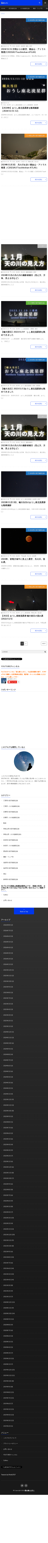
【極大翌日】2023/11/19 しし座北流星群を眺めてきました (23, 333)
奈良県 (23, 46)
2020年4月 (7, 1347)
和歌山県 (30, 161)
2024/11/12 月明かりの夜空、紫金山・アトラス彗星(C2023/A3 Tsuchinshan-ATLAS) (23, 50)
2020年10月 (7, 1313)
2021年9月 (7, 1251)
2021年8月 (7, 1257)
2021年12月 (7, 1234)
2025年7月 (7, 998)
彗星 (27, 46)
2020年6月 (7, 1336)
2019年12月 (7, 1370)
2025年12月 (7, 970)
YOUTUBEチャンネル (10, 1455)
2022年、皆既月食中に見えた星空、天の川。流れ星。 (23, 560)
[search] (45, 651)
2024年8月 (7, 1054)
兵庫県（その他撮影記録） (12, 817)
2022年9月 (7, 1184)
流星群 (38, 385)
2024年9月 (7, 1049)
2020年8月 (7, 1325)
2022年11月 (7, 1173)
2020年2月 (7, 1358)
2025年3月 (7, 1015)
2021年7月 (7, 1263)
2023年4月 (7, 1144)
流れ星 (40, 612)
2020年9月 (7, 1319)
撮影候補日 (29, 272)
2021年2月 (7, 1291)
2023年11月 (7, 1105)
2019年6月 (7, 1403)
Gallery (5, 895)
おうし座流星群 (28, 104)
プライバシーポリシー (10, 1443)
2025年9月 (7, 987)
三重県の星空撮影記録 (37, 303)
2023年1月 (7, 1161)
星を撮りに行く (30, 1490)
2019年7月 (7, 1398)
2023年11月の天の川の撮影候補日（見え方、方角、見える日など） (23, 447)
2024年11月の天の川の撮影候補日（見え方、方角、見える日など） (23, 276)
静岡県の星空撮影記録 (10, 879)
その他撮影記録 (25, 8)
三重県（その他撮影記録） (12, 806)
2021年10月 (7, 1246)
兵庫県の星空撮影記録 (10, 812)
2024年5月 (7, 1071)
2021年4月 (7, 1280)
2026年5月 (7, 942)
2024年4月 (7, 1077)
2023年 (18, 328)
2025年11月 (7, 975)
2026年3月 (7, 953)
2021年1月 (7, 1296)
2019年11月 (7, 1375)
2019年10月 (7, 1381)
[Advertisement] (24, 212)
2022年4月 (7, 1212)
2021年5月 (7, 1274)
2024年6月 (7, 1066)
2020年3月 (7, 1353)
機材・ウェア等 (37, 8)
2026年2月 (7, 959)
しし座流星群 (25, 328)
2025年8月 (7, 992)
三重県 (32, 328)
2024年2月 (7, 1088)
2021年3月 (7, 1285)
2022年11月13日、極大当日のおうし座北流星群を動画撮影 (23, 503)
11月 (13, 46)
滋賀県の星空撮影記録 (10, 862)
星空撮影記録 (13, 8)
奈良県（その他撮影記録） (12, 845)
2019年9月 (7, 1387)
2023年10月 (7, 1111)
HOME (3, 8)
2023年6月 (7, 1133)
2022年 (18, 499)
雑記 (43, 246)
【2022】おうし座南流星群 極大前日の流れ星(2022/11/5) (22, 617)
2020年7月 (7, 1330)
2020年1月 (7, 1364)
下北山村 (23, 556)
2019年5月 (7, 1409)
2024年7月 (7, 1060)
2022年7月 (7, 1195)
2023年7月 (7, 1128)
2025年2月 (7, 1020)
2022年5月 (7, 1206)
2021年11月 (7, 1240)
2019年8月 (7, 1392)
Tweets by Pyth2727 (8, 1475)
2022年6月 (7, 1201)
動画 (4, 823)
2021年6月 (7, 1268)
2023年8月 (7, 1122)
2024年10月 (7, 1043)
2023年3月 (7, 1150)
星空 (30, 46)
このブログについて (9, 1438)
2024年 (18, 46)
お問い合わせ (7, 900)
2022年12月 (7, 1167)
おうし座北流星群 (17, 104)
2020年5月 (7, 1342)
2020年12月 (7, 1302)
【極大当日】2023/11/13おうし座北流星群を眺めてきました (23, 390)
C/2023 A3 (24, 161)
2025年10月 (7, 981)
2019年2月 (7, 1426)
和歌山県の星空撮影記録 (37, 135)
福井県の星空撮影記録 (10, 868)
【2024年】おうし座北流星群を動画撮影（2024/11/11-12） (20, 109)
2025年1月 (7, 1026)
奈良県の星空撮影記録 (37, 20)
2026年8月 (7, 925)
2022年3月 (7, 1218)
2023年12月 (7, 1099)
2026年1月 (7, 964)
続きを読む (38, 64)
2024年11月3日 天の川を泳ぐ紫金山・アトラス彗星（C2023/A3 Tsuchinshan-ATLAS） (24, 166)
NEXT (44, 643)
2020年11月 (7, 1308)
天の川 (36, 161)
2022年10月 (7, 1178)
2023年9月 (7, 1116)
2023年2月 (7, 1156)
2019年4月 (7, 1415)
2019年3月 (7, 1420)
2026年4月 (7, 947)
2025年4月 (7, 1009)
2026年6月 (7, 936)
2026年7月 (7, 930)
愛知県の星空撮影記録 (10, 851)
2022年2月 (7, 1223)
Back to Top (24, 911)
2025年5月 (7, 1004)
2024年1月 (7, 1094)
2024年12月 (7, 1032)
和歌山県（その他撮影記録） (12, 834)
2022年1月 (7, 1229)
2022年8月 (7, 1189)
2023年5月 (7, 1139)
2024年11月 (7, 1037)
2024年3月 (7, 1082)
